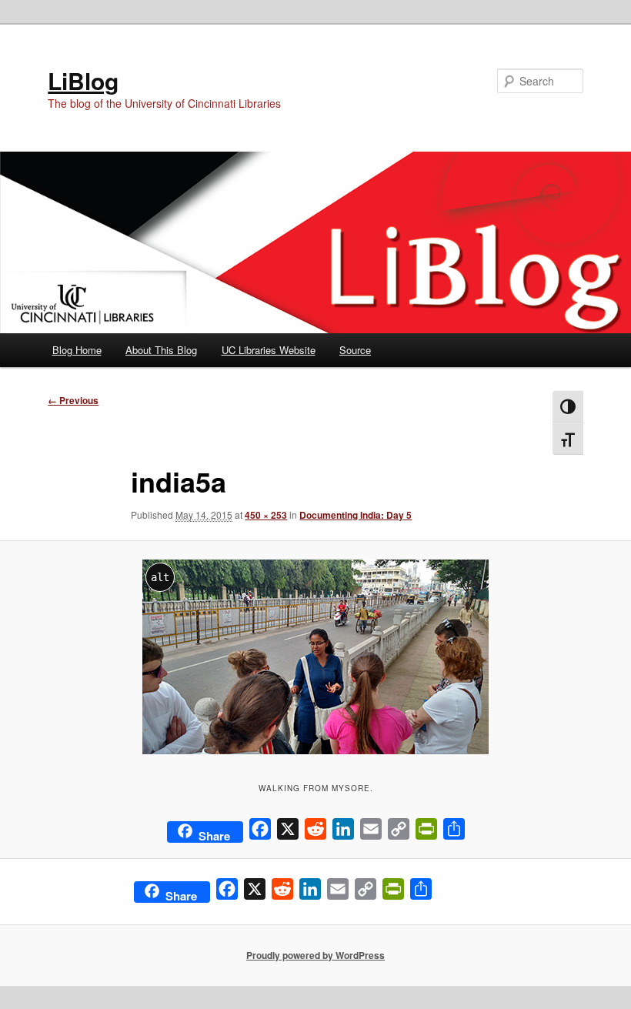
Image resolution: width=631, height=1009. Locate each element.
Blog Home (77, 349)
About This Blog (161, 349)
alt (160, 577)
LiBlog (83, 80)
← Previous (73, 400)
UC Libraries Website (269, 349)
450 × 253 (266, 515)
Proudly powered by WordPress (315, 955)
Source (355, 349)
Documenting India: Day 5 (355, 515)
